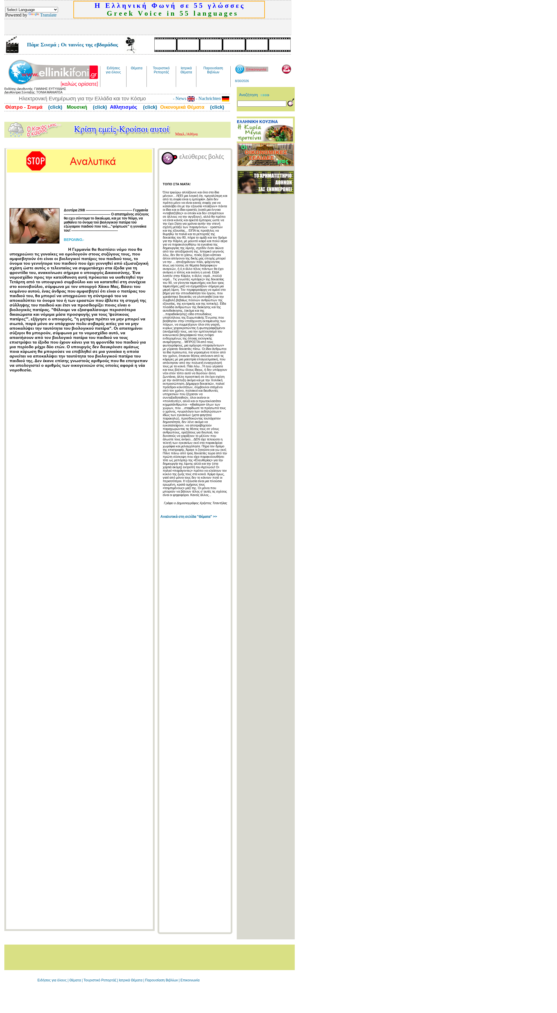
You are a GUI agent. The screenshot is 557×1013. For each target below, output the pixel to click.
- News (180, 98)
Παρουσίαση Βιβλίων (162, 980)
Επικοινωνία (190, 980)
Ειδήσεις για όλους (52, 980)
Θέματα (75, 980)
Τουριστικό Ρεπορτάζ (100, 980)
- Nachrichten (208, 98)
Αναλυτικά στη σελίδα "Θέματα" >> (188, 517)
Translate (48, 14)
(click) (54, 107)
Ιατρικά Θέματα (130, 980)
